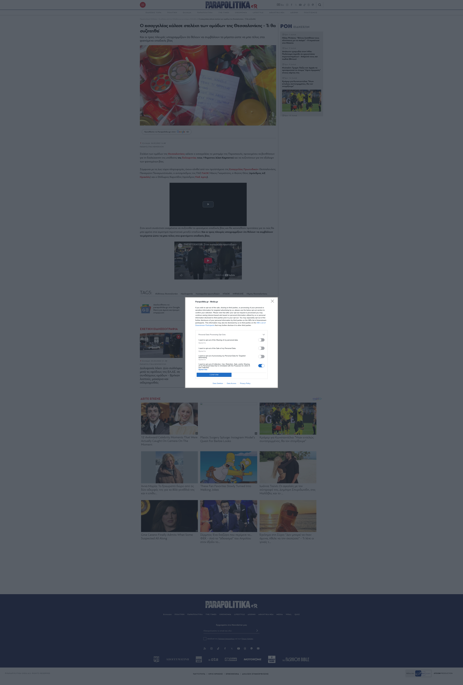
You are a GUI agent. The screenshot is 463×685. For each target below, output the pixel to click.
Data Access (231, 383)
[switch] (261, 340)
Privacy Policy (245, 383)
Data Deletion (218, 383)
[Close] (273, 302)
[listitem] (231, 334)
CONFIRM (214, 375)
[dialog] (231, 342)
